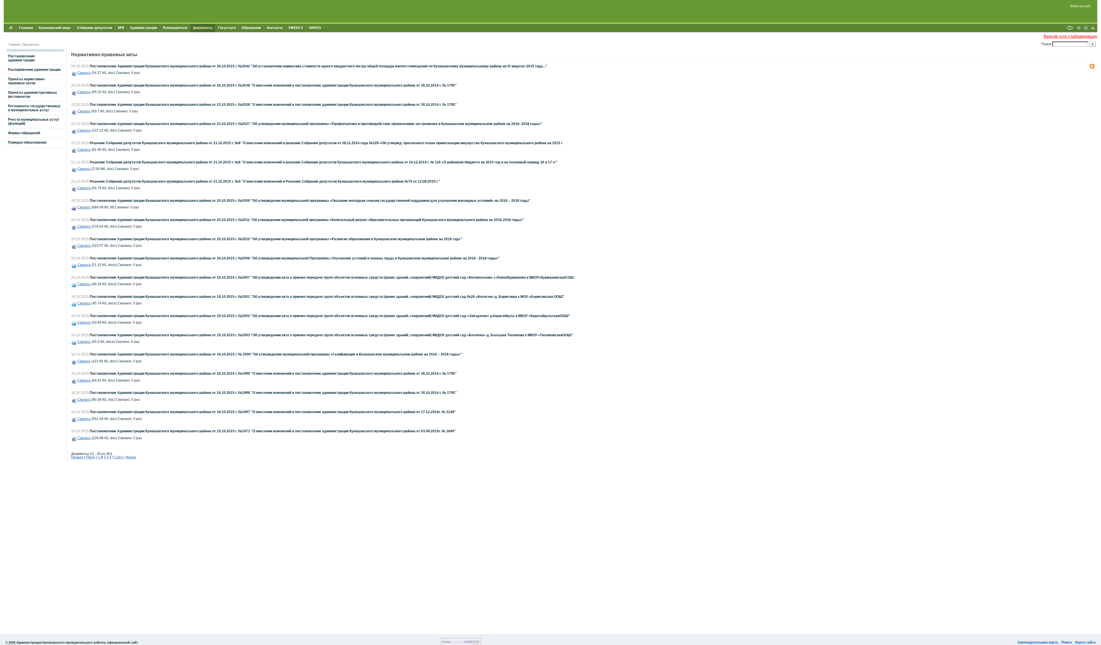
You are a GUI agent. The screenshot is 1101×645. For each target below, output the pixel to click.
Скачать (84, 73)
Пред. (90, 457)
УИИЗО (315, 28)
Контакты (275, 28)
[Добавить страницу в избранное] (1079, 28)
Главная (26, 28)
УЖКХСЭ (295, 28)
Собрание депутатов (94, 28)
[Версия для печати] (1086, 28)
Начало (77, 457)
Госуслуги (227, 28)
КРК (121, 28)
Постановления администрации (21, 58)
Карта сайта (1085, 642)
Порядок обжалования (27, 142)
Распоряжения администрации (34, 70)
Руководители (175, 28)
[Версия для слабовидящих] (1069, 28)
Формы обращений (24, 133)
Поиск (1066, 642)
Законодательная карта (1037, 642)
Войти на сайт (1080, 6)
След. (119, 457)
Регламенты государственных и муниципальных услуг (34, 108)
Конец (131, 457)
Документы (202, 28)
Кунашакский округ (55, 28)
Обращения (251, 28)
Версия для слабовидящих (1070, 36)
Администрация (143, 28)
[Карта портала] (1093, 28)
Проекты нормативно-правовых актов (26, 81)
